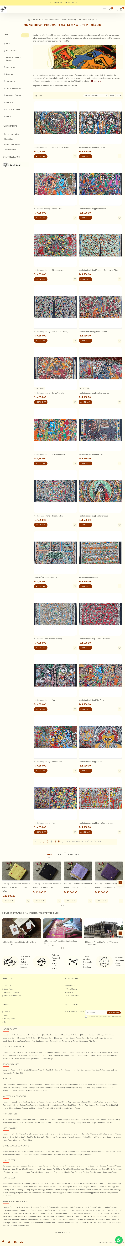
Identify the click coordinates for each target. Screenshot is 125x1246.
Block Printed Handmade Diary (43, 1222)
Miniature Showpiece (28, 1166)
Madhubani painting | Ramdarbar (92, 147)
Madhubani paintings (69, 20)
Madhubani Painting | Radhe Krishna (48, 209)
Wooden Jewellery (51, 1084)
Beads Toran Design (46, 1183)
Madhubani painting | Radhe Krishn (48, 761)
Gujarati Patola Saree (58, 1041)
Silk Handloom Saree (51, 1035)
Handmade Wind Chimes (83, 1183)
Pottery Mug (28, 1151)
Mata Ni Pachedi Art (93, 1189)
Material (10, 102)
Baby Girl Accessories (104, 1070)
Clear (25, 35)
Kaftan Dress (23, 1052)
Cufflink (115, 1105)
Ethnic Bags (67, 1102)
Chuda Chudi (108, 1087)
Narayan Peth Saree (106, 1035)
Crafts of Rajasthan (10, 1210)
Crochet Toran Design (64, 1183)
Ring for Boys (97, 1087)
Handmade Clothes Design (42, 1058)
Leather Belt (94, 1105)
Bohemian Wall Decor (11, 1183)
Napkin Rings (86, 1154)
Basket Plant (52, 1169)
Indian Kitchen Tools (41, 1134)
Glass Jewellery (9, 1084)
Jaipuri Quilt (61, 1119)
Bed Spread (45, 1119)
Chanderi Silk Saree (89, 1035)
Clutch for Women (38, 1102)
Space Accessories (14, 88)
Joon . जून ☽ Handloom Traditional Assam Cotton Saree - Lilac (78, 885)
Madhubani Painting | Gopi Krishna (93, 331)
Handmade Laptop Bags (57, 1105)
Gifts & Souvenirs (13, 109)
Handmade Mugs (72, 1151)
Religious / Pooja (13, 95)
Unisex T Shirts (68, 1052)
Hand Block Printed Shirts (102, 1052)
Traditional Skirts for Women (41, 1052)
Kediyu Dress (8, 1058)
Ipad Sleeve (73, 1105)
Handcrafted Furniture (73, 1172)
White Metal (64, 1084)
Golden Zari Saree (46, 1038)
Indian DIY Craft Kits (88, 1222)
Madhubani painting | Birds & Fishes (48, 516)
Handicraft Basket (88, 1151)
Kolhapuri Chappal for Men (24, 1108)
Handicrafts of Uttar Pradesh (32, 1210)
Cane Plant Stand (65, 1169)
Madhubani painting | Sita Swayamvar (49, 454)
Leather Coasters (28, 1154)
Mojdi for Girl (54, 1108)
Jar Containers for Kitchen (63, 1137)
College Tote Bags (27, 1105)
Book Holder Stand (19, 1169)
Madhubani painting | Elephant (91, 454)
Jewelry (9, 74)
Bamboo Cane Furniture (92, 1172)
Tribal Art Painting (107, 1186)
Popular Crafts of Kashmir (21, 1213)
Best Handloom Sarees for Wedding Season (57, 1219)
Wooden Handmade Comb (67, 1222)
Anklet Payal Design (19, 1087)
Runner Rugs (47, 1122)
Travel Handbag (23, 1102)
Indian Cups (60, 1151)
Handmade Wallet (95, 1102)
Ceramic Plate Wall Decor (33, 1186)
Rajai (54, 1119)
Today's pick (73, 854)
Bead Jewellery (22, 1084)
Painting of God (23, 1189)
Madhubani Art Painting (41, 1193)
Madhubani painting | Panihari (46, 700)
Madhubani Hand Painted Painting (48, 639)
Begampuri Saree (9, 1038)
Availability (11, 50)
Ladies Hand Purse (54, 1102)
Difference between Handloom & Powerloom (20, 1219)
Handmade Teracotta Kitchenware (86, 1134)
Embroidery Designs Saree (98, 1038)
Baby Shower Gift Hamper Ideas (62, 1070)
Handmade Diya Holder (54, 1172)
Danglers (49, 1087)
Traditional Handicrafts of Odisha (41, 1216)
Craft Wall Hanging (112, 1183)
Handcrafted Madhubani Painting (47, 577)
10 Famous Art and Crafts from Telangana (101, 942)
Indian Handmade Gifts (20, 1226)
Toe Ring (86, 1087)
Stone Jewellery (36, 1084)
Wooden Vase (78, 1169)
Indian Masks (105, 1193)
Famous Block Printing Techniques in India (93, 1219)
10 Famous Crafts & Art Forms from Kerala (72, 1216)
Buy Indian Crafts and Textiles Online (46, 20)
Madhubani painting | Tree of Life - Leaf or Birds (98, 270)
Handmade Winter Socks (70, 1108)
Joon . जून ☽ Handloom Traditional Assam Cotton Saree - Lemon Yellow (16, 887)
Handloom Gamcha (105, 1122)
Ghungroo (69, 1087)
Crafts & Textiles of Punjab (55, 1210)
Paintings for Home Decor (73, 1186)
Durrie (55, 1122)
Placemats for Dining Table (69, 1122)
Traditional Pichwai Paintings (56, 1189)
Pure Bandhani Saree (40, 1041)
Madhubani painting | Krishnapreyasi (48, 270)
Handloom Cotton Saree (12, 1035)
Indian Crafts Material (20, 1222)
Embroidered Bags (80, 1102)
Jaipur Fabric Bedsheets (31, 1119)
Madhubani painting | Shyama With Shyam (51, 147)
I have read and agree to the (104, 1017)
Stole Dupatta (70, 1055)
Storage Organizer (107, 1166)
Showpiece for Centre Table (64, 1166)
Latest (49, 854)
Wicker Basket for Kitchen (41, 1137)
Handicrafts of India (10, 1207)
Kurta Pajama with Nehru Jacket (104, 1055)
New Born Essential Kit (85, 1070)
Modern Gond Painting (111, 1189)
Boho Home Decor (110, 1172)
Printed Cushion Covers (110, 1119)
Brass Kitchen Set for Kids (20, 1137)
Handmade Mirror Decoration (87, 1166)
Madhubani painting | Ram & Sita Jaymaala (96, 823)
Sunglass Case (41, 1105)
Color (8, 116)
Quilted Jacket (46, 1055)
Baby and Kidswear (10, 1070)
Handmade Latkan (10, 1090)
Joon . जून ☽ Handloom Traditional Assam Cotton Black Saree (47, 885)
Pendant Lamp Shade (12, 1172)
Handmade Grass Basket (105, 1151)
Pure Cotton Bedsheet (11, 1119)
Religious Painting (37, 1189)
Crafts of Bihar (20, 1216)
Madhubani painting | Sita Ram (91, 700)
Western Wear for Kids (40, 1070)
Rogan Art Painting (91, 1186)
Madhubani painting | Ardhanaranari (93, 516)
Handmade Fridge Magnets (84, 1137)
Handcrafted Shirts (83, 1052)
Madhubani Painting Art (88, 577)
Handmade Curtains (32, 1122)
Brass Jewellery (89, 1084)
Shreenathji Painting (77, 1189)
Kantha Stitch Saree (22, 1041)
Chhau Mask (13, 1196)
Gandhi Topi (83, 1105)
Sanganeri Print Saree (88, 1041)
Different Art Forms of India (57, 1207)
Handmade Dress (9, 1052)
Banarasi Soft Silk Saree (27, 1038)
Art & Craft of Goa (40, 1213)
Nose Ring (78, 1087)
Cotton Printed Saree (78, 1038)
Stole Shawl (58, 1055)
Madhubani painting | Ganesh (90, 761)
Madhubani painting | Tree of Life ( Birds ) (51, 331)
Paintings (10, 67)
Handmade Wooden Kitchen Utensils (17, 1134)
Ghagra (57, 1052)
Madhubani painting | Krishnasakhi (92, 209)
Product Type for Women (13, 59)
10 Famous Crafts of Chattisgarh (81, 1210)
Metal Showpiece (44, 1166)
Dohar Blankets (73, 1119)
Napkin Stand (74, 1154)
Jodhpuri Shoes (42, 1108)
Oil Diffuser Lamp (115, 1169)
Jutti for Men (8, 1108)
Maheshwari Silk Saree (70, 1035)
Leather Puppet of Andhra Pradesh (65, 1193)
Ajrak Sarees (73, 1041)
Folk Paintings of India (78, 1207)
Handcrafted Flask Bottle (13, 1151)
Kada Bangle (59, 1087)
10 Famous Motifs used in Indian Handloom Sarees (60, 942)
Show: (112, 96)
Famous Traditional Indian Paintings (103, 1207)
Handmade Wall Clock (52, 1186)
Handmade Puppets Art (89, 1193)
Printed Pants (34, 1055)
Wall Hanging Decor (29, 1183)
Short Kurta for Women (18, 1055)
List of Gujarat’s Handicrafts (61, 1213)
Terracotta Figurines (11, 1166)
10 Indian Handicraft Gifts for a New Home (19, 942)
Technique (10, 81)
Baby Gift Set (24, 1070)
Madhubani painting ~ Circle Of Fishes (94, 639)
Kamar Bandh (105, 1105)
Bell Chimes (99, 1183)
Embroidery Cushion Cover (13, 1122)
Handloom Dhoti (84, 1055)
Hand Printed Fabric (22, 1058)
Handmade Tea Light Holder (33, 1172)
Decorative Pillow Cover (90, 1119)
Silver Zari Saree (61, 1038)
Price (8, 43)
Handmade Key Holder (37, 1169)
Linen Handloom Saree (32, 1035)
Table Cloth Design (88, 1122)
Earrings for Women (36, 1087)
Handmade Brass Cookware (61, 1134)
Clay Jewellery (76, 1084)
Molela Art (7, 1186)
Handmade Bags (9, 1102)
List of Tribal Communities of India (104, 1216)
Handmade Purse (110, 1102)
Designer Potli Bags (10, 1105)
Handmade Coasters (44, 1154)
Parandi (21, 1090)
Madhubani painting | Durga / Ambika (49, 393)
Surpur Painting (9, 1193)
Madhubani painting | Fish (44, 823)
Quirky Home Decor (103, 1137)
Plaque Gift (17, 1186)
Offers (60, 854)
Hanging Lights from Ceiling (96, 1169)
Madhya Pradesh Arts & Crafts (86, 1213)
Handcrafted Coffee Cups (45, 1151)
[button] (5, 883)
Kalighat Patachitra (23, 1193)
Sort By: (87, 96)
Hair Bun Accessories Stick (36, 1090)
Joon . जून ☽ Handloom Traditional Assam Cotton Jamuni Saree (109, 885)
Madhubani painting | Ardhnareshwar (94, 393)
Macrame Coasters (61, 1154)
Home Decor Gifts (25, 1140)
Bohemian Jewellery (104, 1084)
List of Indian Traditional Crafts (33, 1207)
